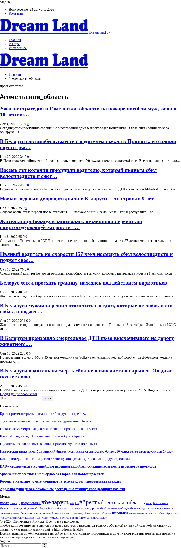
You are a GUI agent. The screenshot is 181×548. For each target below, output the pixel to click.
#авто (4, 503)
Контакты (16, 13)
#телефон (54, 517)
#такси (44, 517)
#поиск (106, 513)
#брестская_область (121, 502)
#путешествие (136, 513)
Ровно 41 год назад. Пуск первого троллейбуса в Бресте (42, 436)
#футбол (65, 517)
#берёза (74, 503)
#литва (159, 508)
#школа (84, 517)
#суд (37, 517)
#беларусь (55, 502)
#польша (120, 512)
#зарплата (80, 508)
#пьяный (149, 513)
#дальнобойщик (35, 508)
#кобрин (105, 508)
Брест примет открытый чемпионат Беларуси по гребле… (43, 414)
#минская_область (9, 513)
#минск (168, 508)
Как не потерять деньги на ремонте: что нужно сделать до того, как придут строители (65, 459)
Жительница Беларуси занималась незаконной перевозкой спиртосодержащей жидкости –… (71, 224)
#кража (135, 508)
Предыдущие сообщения (18, 394)
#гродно (18, 508)
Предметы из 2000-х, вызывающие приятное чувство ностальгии (49, 444)
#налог (47, 513)
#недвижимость (62, 513)
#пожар (97, 513)
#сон (14, 518)
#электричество (98, 517)
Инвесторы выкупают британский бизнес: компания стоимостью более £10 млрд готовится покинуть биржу (86, 451)
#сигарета (5, 517)
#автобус (15, 503)
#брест (88, 502)
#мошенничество (31, 513)
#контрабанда (120, 508)
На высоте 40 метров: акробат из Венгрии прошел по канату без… (50, 429)
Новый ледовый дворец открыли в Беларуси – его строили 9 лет (77, 198)
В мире (14, 44)
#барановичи (31, 503)
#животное (65, 508)
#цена (75, 517)
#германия (160, 503)
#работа (160, 513)
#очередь (79, 513)
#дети (52, 508)
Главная (15, 40)
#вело (149, 503)
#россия (172, 513)
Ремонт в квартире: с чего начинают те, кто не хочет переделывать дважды (60, 481)
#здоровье (93, 508)
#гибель (6, 508)
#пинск (88, 513)
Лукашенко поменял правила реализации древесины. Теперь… (47, 421)
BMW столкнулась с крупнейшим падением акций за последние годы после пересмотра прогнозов (78, 466)
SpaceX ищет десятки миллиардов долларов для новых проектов (52, 474)
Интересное (18, 48)
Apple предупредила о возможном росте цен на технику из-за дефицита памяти (62, 489)
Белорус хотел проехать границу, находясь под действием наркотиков (83, 283)
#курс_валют (147, 508)
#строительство (25, 517)
